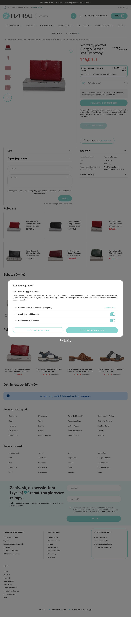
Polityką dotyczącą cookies (72, 295)
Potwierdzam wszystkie (92, 330)
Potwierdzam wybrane (38, 330)
